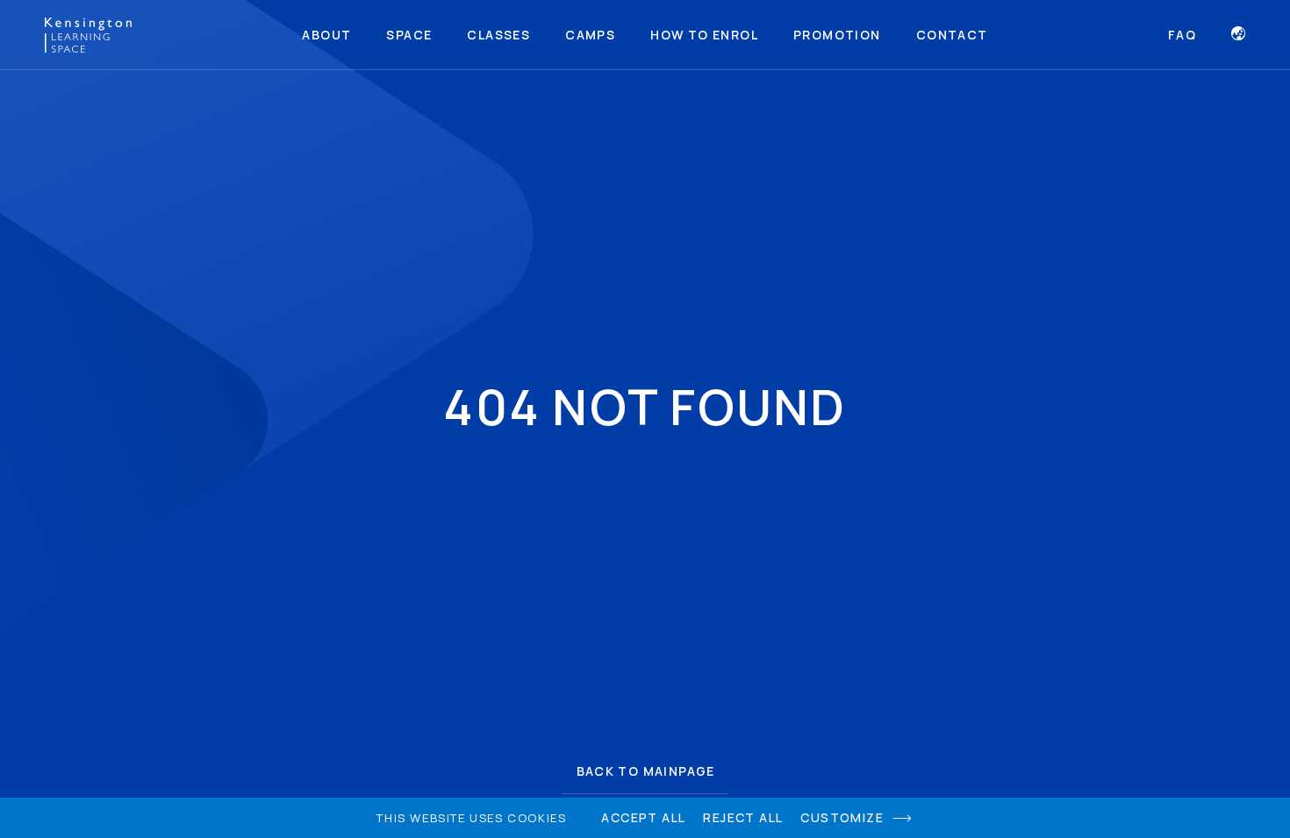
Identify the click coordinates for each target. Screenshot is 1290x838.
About (326, 34)
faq (1182, 35)
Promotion (837, 34)
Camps (590, 34)
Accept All (643, 817)
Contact (952, 34)
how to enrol (704, 34)
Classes (498, 34)
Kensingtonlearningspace (88, 35)
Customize (842, 817)
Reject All (743, 817)
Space (409, 34)
